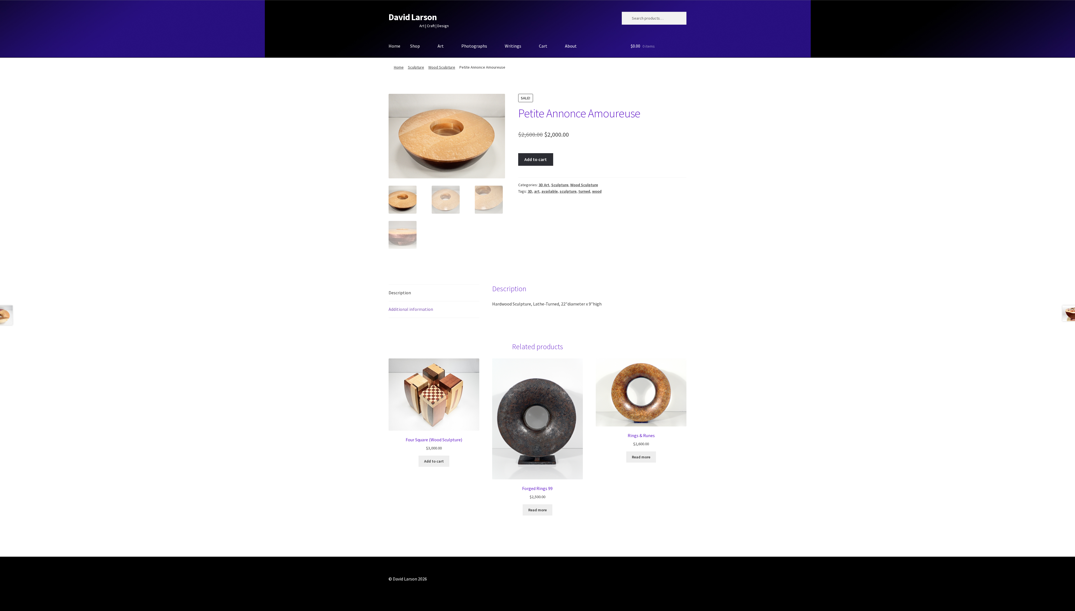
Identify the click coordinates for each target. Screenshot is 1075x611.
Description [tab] (400, 292)
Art (441, 46)
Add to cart (535, 159)
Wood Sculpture (441, 67)
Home (394, 46)
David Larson (413, 17)
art (536, 191)
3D (530, 191)
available (549, 191)
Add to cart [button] (434, 461)
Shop (415, 46)
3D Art (544, 184)
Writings (513, 46)
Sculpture (416, 67)
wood (597, 191)
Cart (543, 46)
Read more (537, 509)
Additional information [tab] (411, 309)
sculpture (568, 191)
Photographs (474, 46)
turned (584, 191)
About (571, 46)
